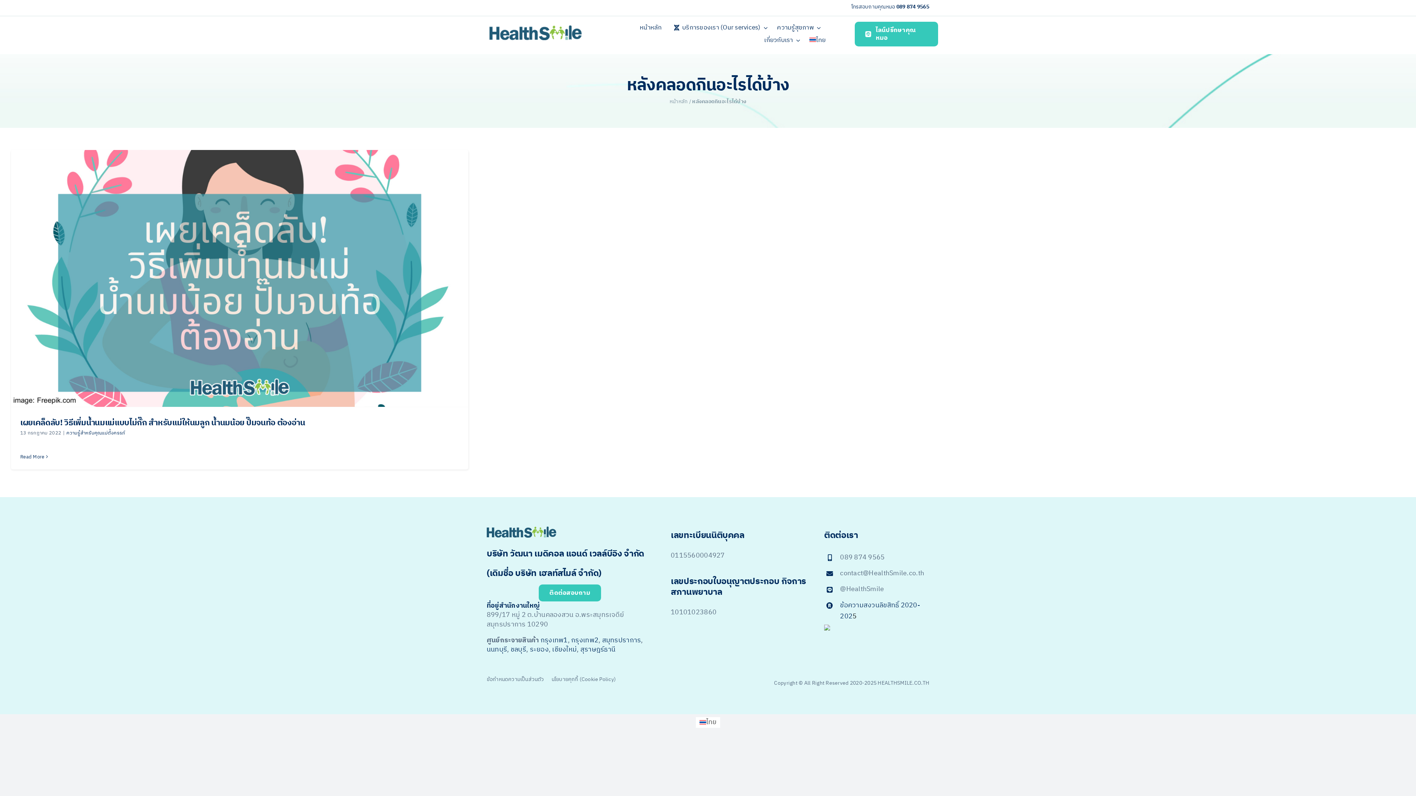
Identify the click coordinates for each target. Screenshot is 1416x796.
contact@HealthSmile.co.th (882, 573)
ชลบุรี (518, 649)
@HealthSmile (862, 589)
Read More (32, 457)
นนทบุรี (497, 649)
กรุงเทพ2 (584, 640)
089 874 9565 (912, 7)
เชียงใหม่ (564, 649)
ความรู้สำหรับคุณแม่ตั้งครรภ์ (95, 433)
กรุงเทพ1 (554, 640)
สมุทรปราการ (621, 640)
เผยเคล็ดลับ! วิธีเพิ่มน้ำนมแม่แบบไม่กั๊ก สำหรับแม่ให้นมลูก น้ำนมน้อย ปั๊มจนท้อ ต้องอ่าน (162, 423)
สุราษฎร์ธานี (597, 649)
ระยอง (539, 649)
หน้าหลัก (679, 101)
